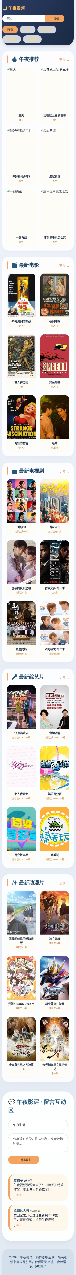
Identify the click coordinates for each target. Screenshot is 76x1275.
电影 (28, 29)
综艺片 (11, 39)
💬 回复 (18, 1195)
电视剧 (46, 29)
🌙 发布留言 (24, 1160)
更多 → (64, 60)
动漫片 (32, 39)
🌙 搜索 (54, 19)
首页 (10, 29)
